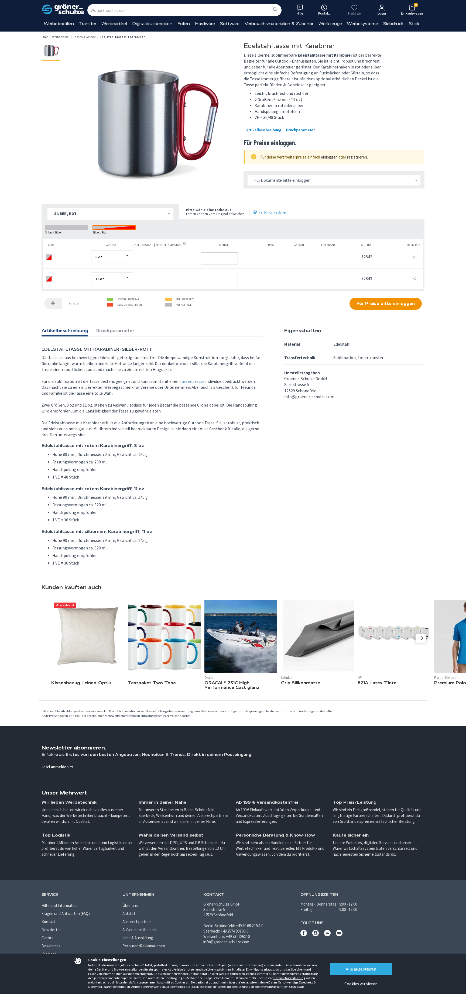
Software (229, 23)
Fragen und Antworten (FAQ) (66, 913)
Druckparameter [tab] (114, 330)
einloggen (329, 157)
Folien (183, 23)
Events (47, 937)
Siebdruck (393, 23)
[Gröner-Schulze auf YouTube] (339, 934)
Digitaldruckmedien (152, 23)
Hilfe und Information (60, 905)
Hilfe (300, 13)
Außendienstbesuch (139, 929)
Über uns (130, 905)
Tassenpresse (192, 381)
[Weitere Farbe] (53, 303)
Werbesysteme (362, 23)
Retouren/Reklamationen (143, 945)
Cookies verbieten (361, 983)
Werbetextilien (59, 23)
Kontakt (48, 921)
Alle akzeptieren (361, 969)
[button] (110, 214)
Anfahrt (128, 913)
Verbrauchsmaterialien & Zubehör (279, 23)
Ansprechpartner (136, 921)
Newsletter (51, 929)
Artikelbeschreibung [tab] (65, 330)
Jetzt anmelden (55, 766)
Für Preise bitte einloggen (386, 303)
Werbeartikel (114, 23)
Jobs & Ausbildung (137, 937)
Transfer (87, 23)
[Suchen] (275, 10)
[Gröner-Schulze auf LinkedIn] (327, 934)
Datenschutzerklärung (289, 978)
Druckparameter (300, 130)
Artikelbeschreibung (263, 130)
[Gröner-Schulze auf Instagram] (315, 934)
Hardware (205, 23)
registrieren (357, 157)
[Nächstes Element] (421, 638)
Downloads (51, 945)
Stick (414, 23)
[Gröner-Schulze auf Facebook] (303, 934)
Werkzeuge (330, 23)
